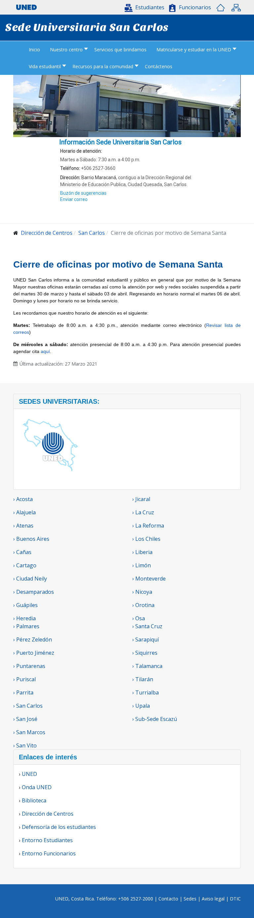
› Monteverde (149, 578)
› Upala (141, 705)
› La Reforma (148, 525)
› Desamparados (33, 591)
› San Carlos (28, 705)
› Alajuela (24, 512)
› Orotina (143, 605)
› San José (25, 719)
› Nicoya (142, 591)
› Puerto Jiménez (33, 652)
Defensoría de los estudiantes (59, 827)
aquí (45, 351)
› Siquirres (144, 652)
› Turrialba (145, 692)
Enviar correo (74, 199)
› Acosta (23, 499)
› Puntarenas (29, 666)
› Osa (138, 618)
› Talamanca (147, 666)
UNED (29, 774)
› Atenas (23, 525)
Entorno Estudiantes (47, 840)
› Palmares (26, 626)
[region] (127, 180)
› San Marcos (29, 732)
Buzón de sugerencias (83, 193)
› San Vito (25, 745)
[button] (144, 7)
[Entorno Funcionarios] (172, 8)
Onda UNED (37, 787)
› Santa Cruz (147, 626)
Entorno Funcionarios (49, 853)
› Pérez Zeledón (32, 639)
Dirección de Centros (47, 813)
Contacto (169, 898)
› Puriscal (24, 679)
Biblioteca (34, 800)
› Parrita (23, 692)
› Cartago (24, 565)
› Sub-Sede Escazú (154, 719)
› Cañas (22, 552)
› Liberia (142, 552)
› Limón (141, 565)
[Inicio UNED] (220, 7)
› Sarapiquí (146, 639)
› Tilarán (142, 679)
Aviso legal (213, 898)
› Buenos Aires (31, 538)
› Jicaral (141, 499)
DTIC (235, 898)
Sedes (191, 898)
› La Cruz (143, 512)
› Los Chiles (146, 538)
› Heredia (24, 618)
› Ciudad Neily (30, 578)
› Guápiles (25, 605)
